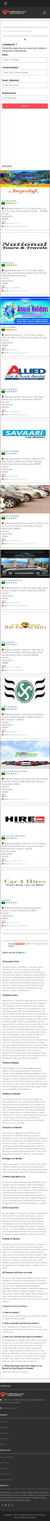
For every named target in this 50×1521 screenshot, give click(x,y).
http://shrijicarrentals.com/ (18, 735)
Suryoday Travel (8, 201)
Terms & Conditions (6, 1457)
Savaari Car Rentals (10, 451)
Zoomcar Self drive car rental (14, 771)
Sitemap (2, 1444)
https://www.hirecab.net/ (17, 864)
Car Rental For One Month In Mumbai (20, 31)
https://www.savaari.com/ (18, 479)
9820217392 (12, 732)
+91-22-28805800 (14, 288)
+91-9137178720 (14, 667)
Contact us (3, 1422)
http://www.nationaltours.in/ (19, 291)
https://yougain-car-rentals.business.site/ (23, 544)
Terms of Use (4, 1463)
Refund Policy (4, 1474)
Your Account (4, 1433)
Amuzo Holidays (8, 327)
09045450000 (13, 476)
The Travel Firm (8, 642)
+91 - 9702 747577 (15, 861)
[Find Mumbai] (14, 12)
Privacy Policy (4, 1468)
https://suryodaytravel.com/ (18, 226)
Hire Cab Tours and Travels (13, 836)
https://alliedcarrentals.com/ (18, 414)
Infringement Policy (6, 1479)
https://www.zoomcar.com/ (18, 799)
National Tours (7, 263)
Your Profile (4, 1438)
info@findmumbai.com (9, 1408)
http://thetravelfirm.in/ (16, 670)
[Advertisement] (25, 136)
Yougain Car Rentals (10, 516)
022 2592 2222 (13, 223)
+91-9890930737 (14, 411)
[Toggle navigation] (5, 3)
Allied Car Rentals (9, 389)
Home (4, 31)
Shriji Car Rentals (9, 707)
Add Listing (4, 1427)
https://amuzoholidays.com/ (18, 353)
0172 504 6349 (13, 923)
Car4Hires (6, 900)
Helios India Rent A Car (11, 580)
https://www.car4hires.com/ (18, 926)
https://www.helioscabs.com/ (19, 605)
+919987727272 (14, 540)
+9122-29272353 (14, 602)
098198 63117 (13, 350)
